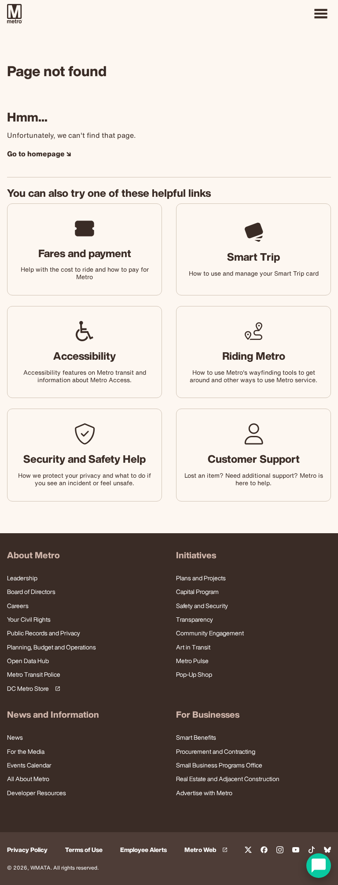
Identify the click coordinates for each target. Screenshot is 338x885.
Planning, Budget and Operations (51, 647)
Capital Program (197, 591)
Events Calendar (29, 765)
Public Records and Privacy (43, 633)
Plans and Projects (201, 578)
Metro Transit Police (33, 674)
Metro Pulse (192, 660)
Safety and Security (202, 605)
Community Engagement (210, 633)
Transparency (194, 619)
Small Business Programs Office (219, 765)
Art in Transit (193, 647)
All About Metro (28, 778)
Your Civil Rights (29, 619)
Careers (18, 605)
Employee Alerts (143, 850)
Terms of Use (84, 850)
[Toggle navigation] (321, 13)
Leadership (22, 578)
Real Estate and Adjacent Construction (227, 778)
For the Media (25, 751)
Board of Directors (31, 591)
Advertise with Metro (204, 792)
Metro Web (207, 850)
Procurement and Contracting (215, 751)
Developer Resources (36, 792)
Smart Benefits (196, 737)
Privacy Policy (27, 850)
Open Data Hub (28, 660)
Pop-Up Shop (194, 674)
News (15, 737)
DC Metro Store (32, 689)
